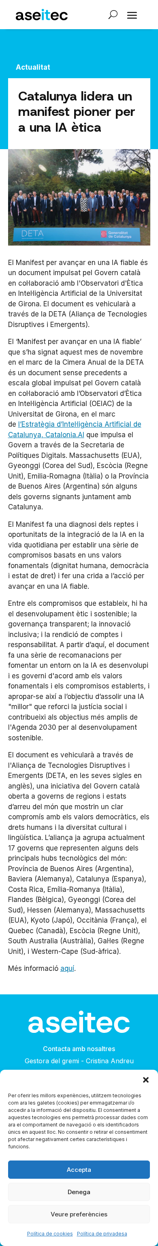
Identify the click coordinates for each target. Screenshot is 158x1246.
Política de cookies (50, 1234)
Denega (79, 1192)
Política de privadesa (102, 1234)
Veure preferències (79, 1214)
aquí (67, 968)
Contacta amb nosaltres (79, 1049)
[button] (146, 1080)
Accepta (79, 1169)
